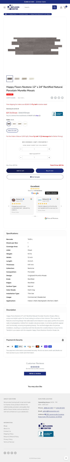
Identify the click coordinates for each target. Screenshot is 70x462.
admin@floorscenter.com (51, 411)
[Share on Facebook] (52, 97)
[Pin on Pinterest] (55, 97)
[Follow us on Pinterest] (12, 453)
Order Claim (41, 2)
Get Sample (36, 177)
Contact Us (7, 431)
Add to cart (20, 171)
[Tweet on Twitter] (59, 97)
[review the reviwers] (31, 199)
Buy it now (49, 171)
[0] (65, 7)
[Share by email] (62, 97)
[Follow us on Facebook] (5, 453)
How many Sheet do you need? (35, 145)
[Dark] (8, 124)
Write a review (35, 373)
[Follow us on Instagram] (8, 453)
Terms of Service (9, 442)
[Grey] (14, 124)
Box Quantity (35, 153)
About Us (7, 428)
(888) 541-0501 (48, 408)
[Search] (54, 7)
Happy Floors (12, 14)
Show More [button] (15, 212)
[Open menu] (4, 7)
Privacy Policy (8, 439)
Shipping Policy (8, 434)
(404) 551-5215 (60, 408)
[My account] (61, 7)
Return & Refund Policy (11, 436)
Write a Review (51, 193)
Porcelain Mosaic (23, 14)
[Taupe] (19, 124)
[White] (25, 124)
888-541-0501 (29, 2)
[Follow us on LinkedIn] (15, 453)
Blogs (5, 426)
